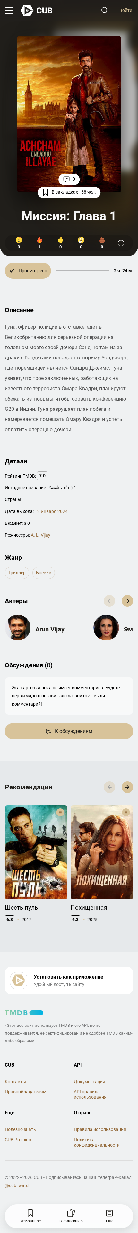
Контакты (15, 1081)
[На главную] (37, 10)
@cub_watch (18, 1185)
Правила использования (100, 1129)
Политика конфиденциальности (97, 1142)
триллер (17, 572)
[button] (127, 601)
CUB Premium (18, 1139)
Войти (125, 10)
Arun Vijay (50, 629)
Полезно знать (20, 1129)
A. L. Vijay (40, 535)
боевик (43, 572)
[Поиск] (104, 10)
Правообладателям (25, 1091)
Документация (89, 1081)
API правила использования (90, 1094)
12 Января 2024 (51, 511)
